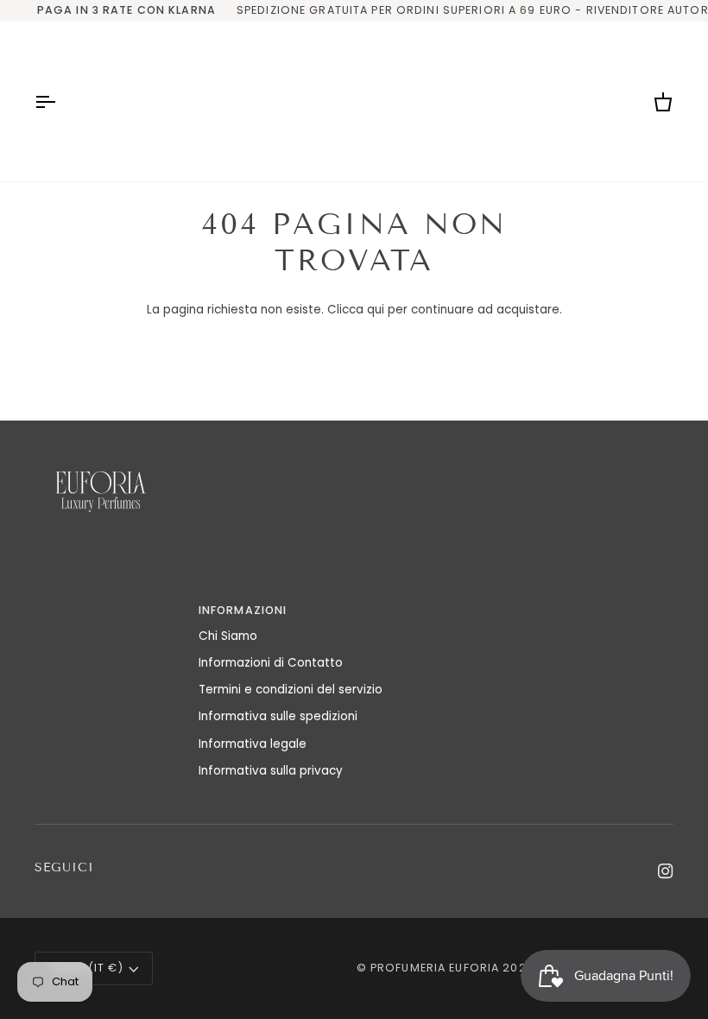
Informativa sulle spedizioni (278, 716)
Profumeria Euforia (434, 967)
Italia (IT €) (86, 967)
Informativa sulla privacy (271, 771)
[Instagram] (665, 871)
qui (375, 309)
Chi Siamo (228, 636)
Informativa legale (253, 744)
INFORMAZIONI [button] (243, 610)
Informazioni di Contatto (271, 663)
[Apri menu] (60, 101)
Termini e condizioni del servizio (290, 689)
